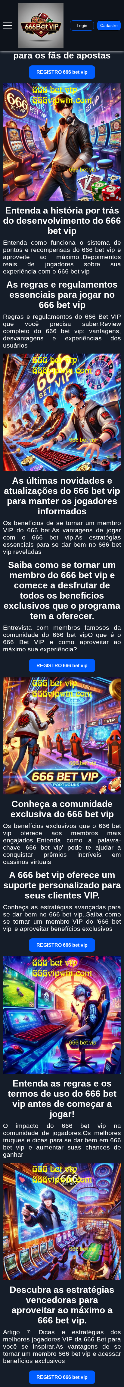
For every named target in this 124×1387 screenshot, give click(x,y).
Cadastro (109, 25)
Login (82, 25)
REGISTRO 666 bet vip (62, 72)
